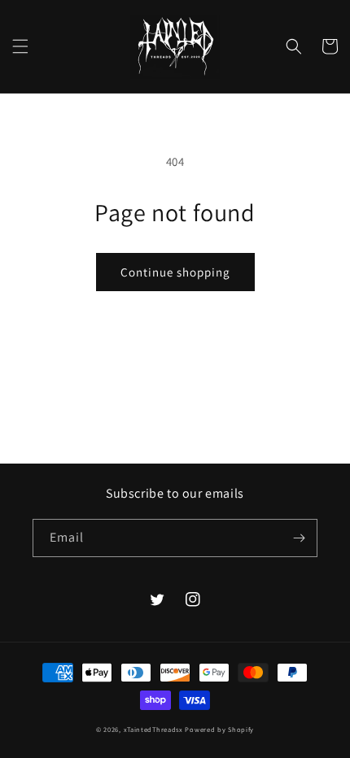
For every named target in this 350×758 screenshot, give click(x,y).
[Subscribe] (299, 538)
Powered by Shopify (219, 729)
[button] (20, 46)
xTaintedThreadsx (153, 729)
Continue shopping (175, 272)
